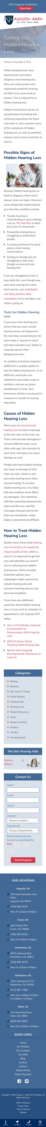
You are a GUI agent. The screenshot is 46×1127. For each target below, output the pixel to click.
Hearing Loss (17, 706)
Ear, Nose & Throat (20, 691)
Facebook (19, 1081)
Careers (23, 1066)
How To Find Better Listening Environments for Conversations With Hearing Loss (24, 631)
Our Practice (23, 1046)
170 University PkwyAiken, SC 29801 (21, 1014)
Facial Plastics (17, 696)
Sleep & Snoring (18, 722)
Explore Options (8, 762)
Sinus (13, 717)
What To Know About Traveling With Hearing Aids (23, 643)
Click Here (25, 8)
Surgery (14, 727)
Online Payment (23, 1074)
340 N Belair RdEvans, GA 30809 (19, 927)
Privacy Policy (23, 1106)
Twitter (27, 1081)
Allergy (14, 681)
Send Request (23, 860)
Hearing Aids (17, 701)
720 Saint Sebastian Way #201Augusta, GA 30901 (23, 898)
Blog (23, 1058)
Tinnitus (14, 732)
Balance (14, 686)
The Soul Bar (23, 223)
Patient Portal (23, 1070)
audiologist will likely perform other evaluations (21, 294)
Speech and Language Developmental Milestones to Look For (24, 654)
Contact (23, 1062)
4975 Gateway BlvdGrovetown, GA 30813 (22, 955)
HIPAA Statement (23, 1103)
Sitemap (23, 1112)
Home (23, 1042)
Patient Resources (19, 711)
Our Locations (23, 1050)
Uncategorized (17, 737)
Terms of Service (23, 1109)
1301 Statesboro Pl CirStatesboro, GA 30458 (22, 983)
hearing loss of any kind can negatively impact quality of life (23, 547)
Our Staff (23, 1054)
